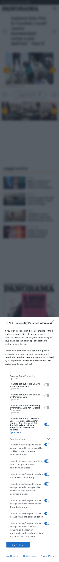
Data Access (29, 556)
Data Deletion (11, 556)
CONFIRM (18, 545)
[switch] (46, 384)
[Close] (53, 323)
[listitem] (29, 377)
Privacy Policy (47, 556)
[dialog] (29, 439)
